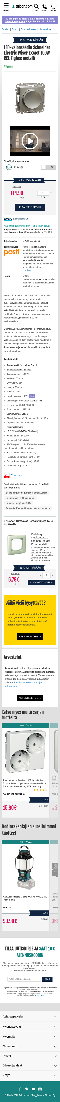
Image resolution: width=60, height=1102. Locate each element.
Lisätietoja (39, 1091)
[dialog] (30, 551)
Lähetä (47, 1076)
